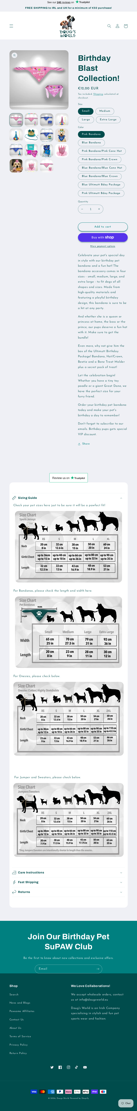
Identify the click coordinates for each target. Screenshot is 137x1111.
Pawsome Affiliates (21, 1011)
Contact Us (16, 1019)
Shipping (98, 94)
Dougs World (63, 1098)
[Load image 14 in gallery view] (31, 165)
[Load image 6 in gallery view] (31, 135)
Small (86, 111)
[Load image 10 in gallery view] (31, 150)
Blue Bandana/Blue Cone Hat (102, 168)
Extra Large (108, 119)
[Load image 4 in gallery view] (61, 120)
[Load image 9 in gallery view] (16, 150)
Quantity (83, 202)
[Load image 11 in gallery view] (46, 150)
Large (86, 119)
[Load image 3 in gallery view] (46, 120)
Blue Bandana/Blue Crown (100, 176)
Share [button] (86, 444)
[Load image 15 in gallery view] (46, 165)
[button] (11, 26)
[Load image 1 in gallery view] (16, 120)
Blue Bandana (91, 142)
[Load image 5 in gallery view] (16, 135)
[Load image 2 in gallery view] (31, 120)
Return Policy (18, 1053)
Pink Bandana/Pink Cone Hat (102, 151)
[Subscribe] (98, 969)
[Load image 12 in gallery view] (61, 150)
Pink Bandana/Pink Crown (99, 159)
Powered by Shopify (79, 1098)
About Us (15, 1028)
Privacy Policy (18, 1045)
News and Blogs (19, 1003)
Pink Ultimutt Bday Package (101, 193)
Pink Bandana (91, 134)
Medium (104, 111)
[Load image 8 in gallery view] (61, 135)
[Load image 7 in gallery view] (46, 135)
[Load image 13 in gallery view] (16, 165)
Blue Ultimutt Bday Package (101, 184)
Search (14, 994)
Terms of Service (20, 1036)
